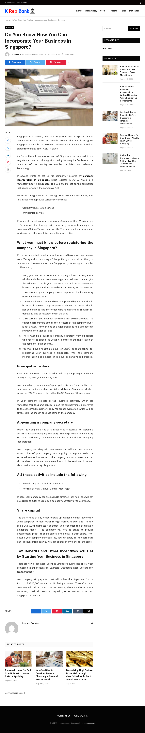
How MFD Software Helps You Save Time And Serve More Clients (129, 70)
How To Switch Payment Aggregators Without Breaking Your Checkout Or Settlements (128, 93)
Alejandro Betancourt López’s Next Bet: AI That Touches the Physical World (129, 161)
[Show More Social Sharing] (69, 62)
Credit (103, 11)
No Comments (54, 54)
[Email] (8, 169)
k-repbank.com (88, 723)
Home (7, 20)
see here (107, 48)
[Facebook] (8, 140)
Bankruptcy (91, 11)
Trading (113, 11)
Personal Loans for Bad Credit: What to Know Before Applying (18, 673)
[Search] (139, 2)
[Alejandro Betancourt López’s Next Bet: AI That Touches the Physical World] (110, 158)
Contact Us (10, 3)
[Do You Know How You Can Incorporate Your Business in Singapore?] (49, 97)
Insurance (134, 11)
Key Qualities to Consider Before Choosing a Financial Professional (47, 675)
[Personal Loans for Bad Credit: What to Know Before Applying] (18, 659)
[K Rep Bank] (20, 10)
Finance (78, 11)
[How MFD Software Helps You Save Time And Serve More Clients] (110, 70)
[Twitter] (8, 147)
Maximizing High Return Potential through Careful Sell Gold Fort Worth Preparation (79, 675)
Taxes (123, 11)
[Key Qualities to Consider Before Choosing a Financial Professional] (49, 659)
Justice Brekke (19, 54)
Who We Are (22, 3)
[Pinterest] (8, 162)
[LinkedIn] (8, 155)
